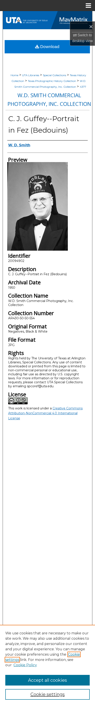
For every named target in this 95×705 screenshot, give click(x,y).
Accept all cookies (47, 680)
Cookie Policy (25, 665)
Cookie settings (47, 694)
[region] (47, 665)
